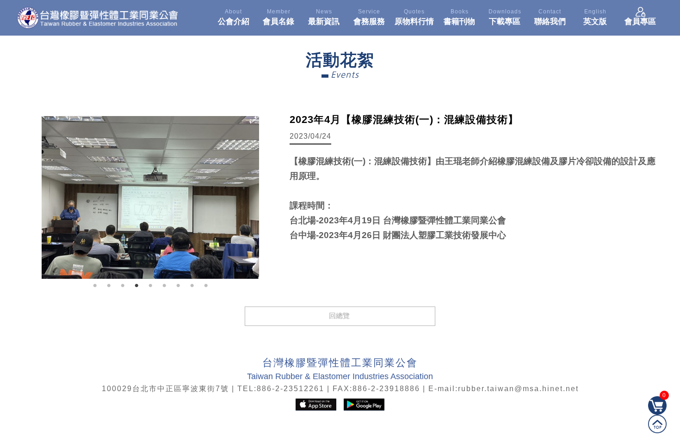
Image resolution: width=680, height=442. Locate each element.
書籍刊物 (459, 16)
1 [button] (94, 285)
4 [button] (136, 285)
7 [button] (178, 285)
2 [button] (108, 285)
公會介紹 (233, 16)
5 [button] (150, 285)
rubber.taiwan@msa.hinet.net (518, 389)
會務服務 (369, 16)
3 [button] (122, 285)
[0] (657, 412)
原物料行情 (414, 16)
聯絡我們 (550, 16)
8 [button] (192, 285)
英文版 (595, 16)
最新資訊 (324, 16)
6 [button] (164, 285)
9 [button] (205, 285)
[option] (150, 197)
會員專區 (640, 21)
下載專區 (504, 16)
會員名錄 (278, 16)
